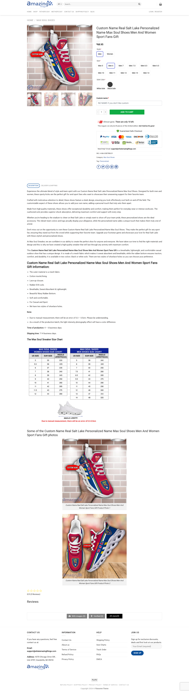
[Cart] (160, 4)
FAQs (98, 654)
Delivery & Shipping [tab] (49, 185)
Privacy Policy (68, 659)
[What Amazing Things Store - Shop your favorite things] (40, 4)
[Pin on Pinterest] (112, 167)
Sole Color (101, 80)
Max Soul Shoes (46, 20)
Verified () (98, 616)
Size (99, 61)
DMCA (99, 659)
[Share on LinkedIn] (116, 167)
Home (29, 12)
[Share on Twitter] (103, 167)
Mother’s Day (56, 12)
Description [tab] (33, 185)
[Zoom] (30, 87)
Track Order (101, 649)
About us (65, 645)
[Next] (88, 57)
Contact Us (69, 12)
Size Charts (101, 645)
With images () (78, 616)
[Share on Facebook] (99, 167)
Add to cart (127, 112)
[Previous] (31, 57)
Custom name (102, 98)
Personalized (104, 161)
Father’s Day (44, 12)
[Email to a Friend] (107, 167)
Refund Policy (67, 654)
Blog (92, 12)
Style (99, 49)
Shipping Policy (82, 12)
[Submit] (139, 4)
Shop (35, 12)
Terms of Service (69, 649)
